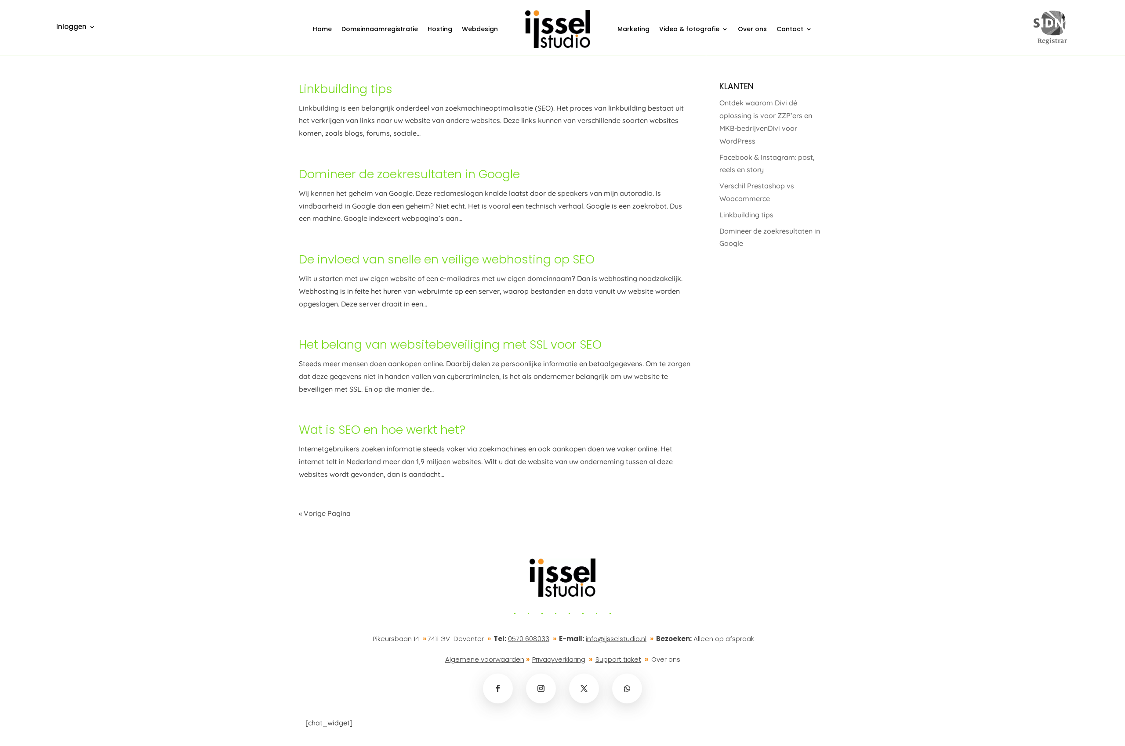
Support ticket (618, 659)
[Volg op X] (584, 688)
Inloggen (71, 27)
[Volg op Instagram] (541, 688)
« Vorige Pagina (325, 513)
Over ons (752, 29)
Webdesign (480, 29)
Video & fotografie (689, 29)
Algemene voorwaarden (484, 659)
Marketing (633, 29)
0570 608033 (528, 638)
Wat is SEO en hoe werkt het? (382, 430)
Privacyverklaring (558, 659)
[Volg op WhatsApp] (627, 688)
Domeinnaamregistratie (379, 29)
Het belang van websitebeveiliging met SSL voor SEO (450, 344)
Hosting (440, 29)
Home (322, 29)
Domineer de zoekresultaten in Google (409, 174)
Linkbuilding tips (345, 89)
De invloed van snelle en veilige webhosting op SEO (447, 259)
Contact (790, 29)
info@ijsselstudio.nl (616, 638)
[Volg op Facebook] (498, 688)
